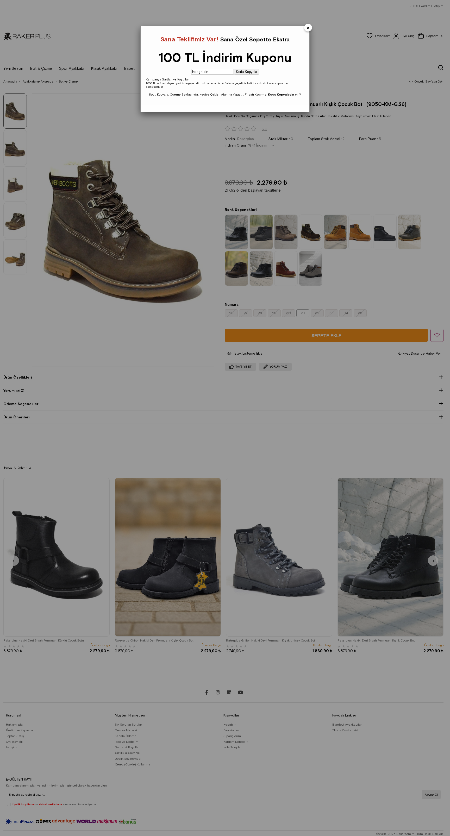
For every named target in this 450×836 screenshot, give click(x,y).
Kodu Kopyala (246, 72)
